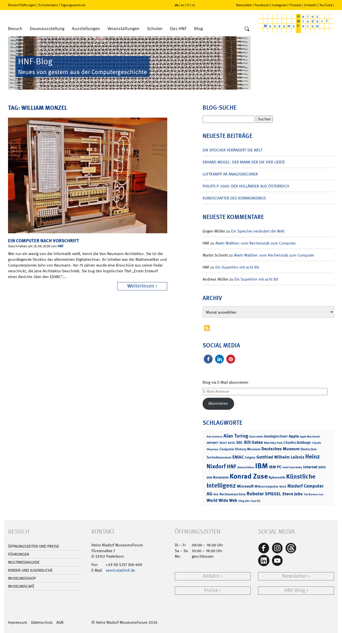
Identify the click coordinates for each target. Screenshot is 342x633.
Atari (223, 443)
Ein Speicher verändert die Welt (232, 150)
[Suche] (247, 29)
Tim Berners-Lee (313, 494)
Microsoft (245, 486)
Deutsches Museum (280, 449)
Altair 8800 (256, 437)
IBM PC (275, 467)
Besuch (15, 29)
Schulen (154, 29)
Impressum (17, 622)
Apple (294, 436)
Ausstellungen (86, 29)
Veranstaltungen (123, 29)
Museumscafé (21, 586)
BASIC (231, 443)
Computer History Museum (240, 449)
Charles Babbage (297, 442)
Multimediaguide (24, 562)
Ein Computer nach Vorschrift (43, 241)
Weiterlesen (140, 286)
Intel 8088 (295, 467)
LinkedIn (310, 5)
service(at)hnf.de (120, 570)
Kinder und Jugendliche (30, 570)
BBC (239, 442)
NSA (216, 494)
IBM (261, 466)
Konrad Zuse (249, 476)
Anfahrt (211, 576)
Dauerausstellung (47, 29)
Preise (211, 590)
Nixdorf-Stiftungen (22, 5)
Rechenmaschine (233, 494)
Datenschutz (42, 622)
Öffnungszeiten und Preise (33, 546)
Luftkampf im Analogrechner (230, 174)
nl (193, 5)
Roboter (255, 493)
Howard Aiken (245, 467)
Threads (295, 5)
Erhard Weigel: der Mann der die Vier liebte (244, 162)
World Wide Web (222, 500)
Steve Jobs (292, 494)
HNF (61, 246)
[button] (208, 359)
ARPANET (213, 443)
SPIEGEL (273, 494)
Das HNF (178, 29)
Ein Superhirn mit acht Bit (237, 267)
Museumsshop (22, 578)
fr (188, 5)
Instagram (279, 5)
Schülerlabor (48, 5)
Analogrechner (276, 436)
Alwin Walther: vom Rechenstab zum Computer (255, 243)
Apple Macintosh (310, 437)
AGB (60, 622)
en (183, 5)
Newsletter (244, 5)
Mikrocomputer (266, 486)
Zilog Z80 (244, 501)
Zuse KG (255, 501)
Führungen (18, 554)
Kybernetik (277, 477)
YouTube (325, 5)
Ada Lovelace (214, 437)
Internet (310, 467)
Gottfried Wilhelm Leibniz (280, 457)
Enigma (250, 457)
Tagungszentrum (73, 5)
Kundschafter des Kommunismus (234, 198)
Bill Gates (253, 442)
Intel (285, 467)
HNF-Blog (294, 590)
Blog (198, 29)
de (177, 5)
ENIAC (238, 457)
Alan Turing (235, 436)
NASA (282, 487)
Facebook (262, 5)
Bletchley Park (273, 443)
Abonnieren (218, 403)
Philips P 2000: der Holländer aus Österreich (246, 186)
